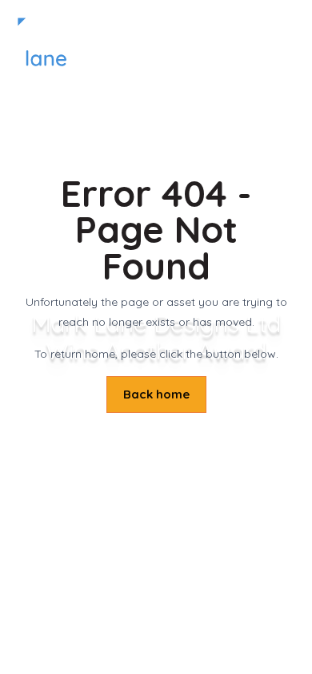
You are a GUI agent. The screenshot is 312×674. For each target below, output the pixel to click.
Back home (156, 394)
